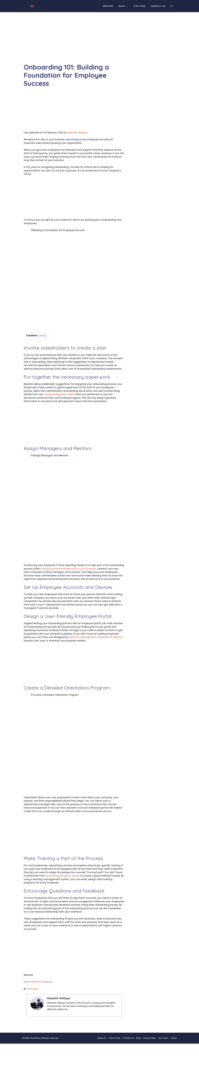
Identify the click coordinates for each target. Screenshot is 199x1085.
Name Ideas (33, 988)
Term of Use (114, 1038)
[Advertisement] (74, 43)
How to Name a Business (38, 981)
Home (174, 1038)
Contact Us (158, 6)
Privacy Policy (149, 1038)
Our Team (139, 6)
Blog (122, 6)
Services (108, 6)
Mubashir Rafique (77, 132)
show (42, 335)
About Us (102, 1038)
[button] (171, 6)
